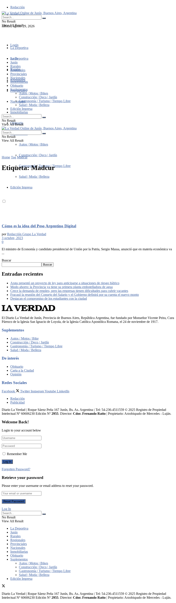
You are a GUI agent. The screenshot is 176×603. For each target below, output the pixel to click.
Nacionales (17, 101)
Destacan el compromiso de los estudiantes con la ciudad (48, 298)
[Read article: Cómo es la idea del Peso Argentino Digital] (88, 198)
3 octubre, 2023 (12, 238)
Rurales (15, 66)
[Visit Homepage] (39, 13)
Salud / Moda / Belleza (25, 350)
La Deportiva (19, 48)
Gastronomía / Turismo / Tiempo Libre (36, 346)
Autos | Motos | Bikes (33, 144)
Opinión (15, 374)
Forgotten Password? (16, 469)
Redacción (17, 7)
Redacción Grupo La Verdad (26, 234)
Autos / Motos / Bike (24, 338)
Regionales (17, 70)
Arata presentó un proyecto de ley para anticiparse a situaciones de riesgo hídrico (64, 283)
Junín (14, 62)
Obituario (16, 85)
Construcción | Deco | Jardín (38, 155)
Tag (13, 157)
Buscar (6, 260)
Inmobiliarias (19, 112)
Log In (6, 509)
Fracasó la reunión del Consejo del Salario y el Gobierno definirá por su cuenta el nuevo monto (74, 294)
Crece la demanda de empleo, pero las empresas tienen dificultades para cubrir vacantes (69, 291)
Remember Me (17, 454)
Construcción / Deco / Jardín (29, 342)
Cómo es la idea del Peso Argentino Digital (39, 226)
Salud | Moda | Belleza (34, 105)
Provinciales (18, 74)
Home (6, 157)
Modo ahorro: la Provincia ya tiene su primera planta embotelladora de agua (61, 287)
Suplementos (19, 89)
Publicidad (17, 402)
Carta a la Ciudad (22, 370)
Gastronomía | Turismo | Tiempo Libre (45, 101)
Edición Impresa (21, 109)
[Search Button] (44, 18)
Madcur (22, 157)
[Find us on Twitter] (3, 34)
